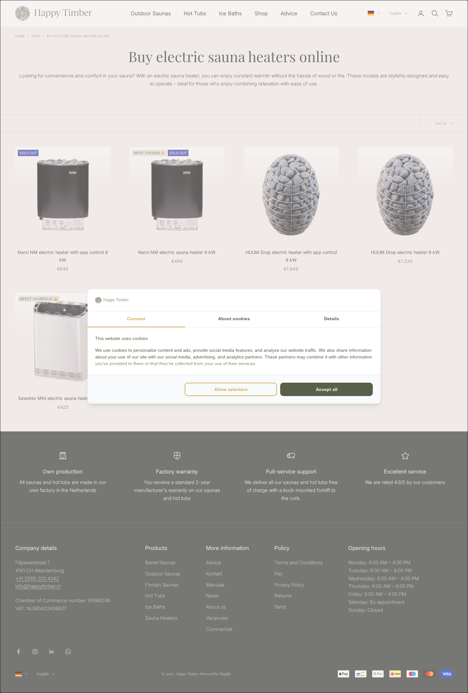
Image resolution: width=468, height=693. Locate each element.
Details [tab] (331, 318)
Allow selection (231, 389)
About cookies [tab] (234, 318)
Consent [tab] (136, 318)
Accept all (326, 389)
